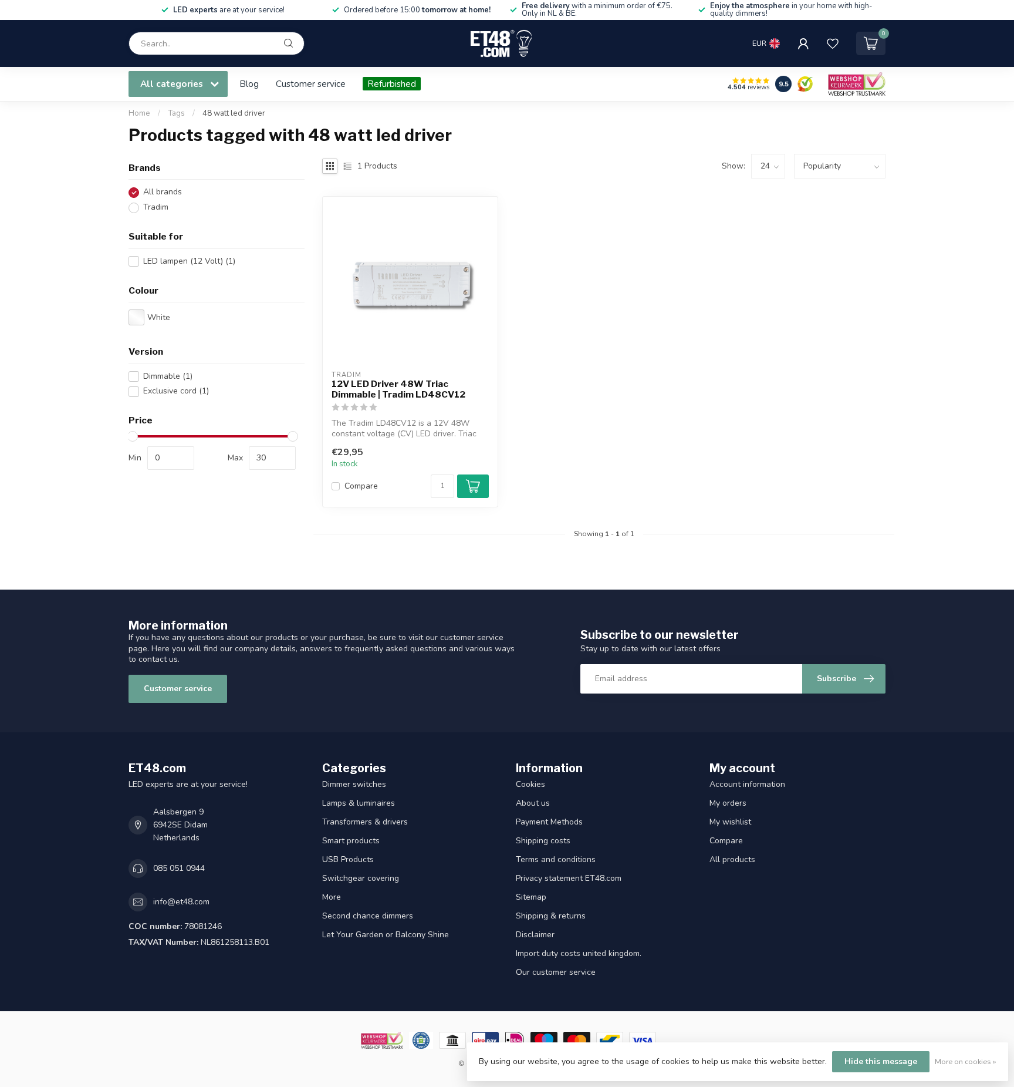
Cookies (530, 784)
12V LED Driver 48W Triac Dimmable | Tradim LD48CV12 (398, 389)
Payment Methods (549, 821)
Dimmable (167, 376)
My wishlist (730, 821)
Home (139, 113)
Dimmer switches (354, 784)
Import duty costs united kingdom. (578, 953)
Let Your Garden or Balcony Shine (385, 934)
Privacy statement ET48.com (568, 878)
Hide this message (880, 1061)
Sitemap (531, 897)
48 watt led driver (233, 113)
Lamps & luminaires (358, 803)
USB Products (348, 859)
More (331, 897)
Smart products (351, 840)
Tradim (155, 207)
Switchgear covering (360, 878)
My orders (727, 803)
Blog (249, 84)
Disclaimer (535, 934)
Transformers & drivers (365, 821)
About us (533, 803)
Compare (361, 486)
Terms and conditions (556, 859)
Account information (747, 784)
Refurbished (391, 84)
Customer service (311, 84)
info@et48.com (181, 901)
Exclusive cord (176, 391)
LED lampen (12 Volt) (189, 261)
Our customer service (556, 972)
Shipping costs (543, 840)
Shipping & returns (551, 915)
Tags (176, 113)
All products (732, 859)
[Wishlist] (833, 43)
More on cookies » (965, 1061)
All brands (162, 192)
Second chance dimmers (367, 915)
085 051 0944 (179, 868)
